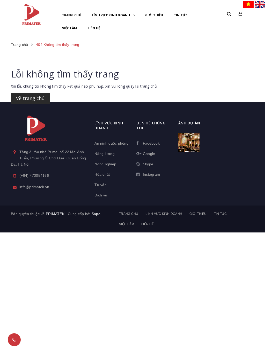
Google (149, 154)
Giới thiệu (154, 15)
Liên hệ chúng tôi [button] (151, 125)
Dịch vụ (100, 195)
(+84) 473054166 (34, 175)
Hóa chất (102, 174)
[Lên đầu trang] (252, 337)
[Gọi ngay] (14, 339)
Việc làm (69, 28)
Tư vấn (100, 185)
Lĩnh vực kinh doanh (111, 15)
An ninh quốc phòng (111, 143)
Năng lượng (104, 154)
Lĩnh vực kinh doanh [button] (108, 125)
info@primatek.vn (34, 187)
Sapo (96, 214)
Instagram (151, 174)
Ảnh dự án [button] (189, 123)
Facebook (151, 143)
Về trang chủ (30, 98)
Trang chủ (71, 15)
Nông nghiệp (105, 164)
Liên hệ (94, 28)
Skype (148, 164)
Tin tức (181, 15)
